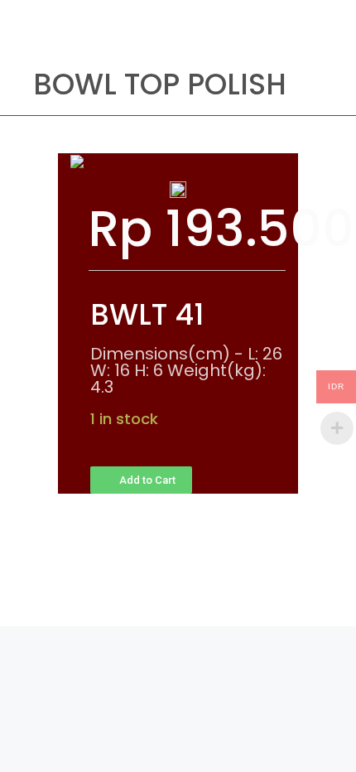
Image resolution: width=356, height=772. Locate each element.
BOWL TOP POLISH (159, 84)
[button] (141, 480)
